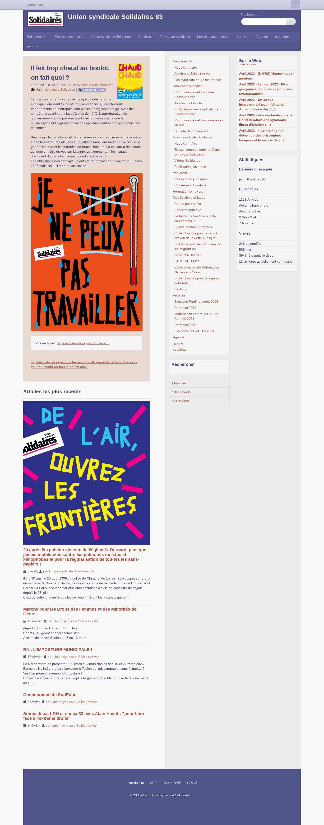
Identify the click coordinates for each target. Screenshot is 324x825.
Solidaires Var (37, 36)
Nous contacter (185, 67)
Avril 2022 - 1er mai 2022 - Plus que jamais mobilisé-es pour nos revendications (265, 89)
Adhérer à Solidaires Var (192, 73)
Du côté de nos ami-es (191, 131)
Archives (242, 36)
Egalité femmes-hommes (193, 227)
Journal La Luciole (188, 103)
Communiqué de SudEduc (49, 694)
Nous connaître (185, 143)
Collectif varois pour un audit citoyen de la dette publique (195, 235)
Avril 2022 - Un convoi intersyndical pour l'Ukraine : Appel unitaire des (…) (262, 104)
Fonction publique (187, 210)
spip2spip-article (94, 89)
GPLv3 (192, 783)
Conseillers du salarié (190, 185)
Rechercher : (251, 14)
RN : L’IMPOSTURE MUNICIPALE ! (57, 649)
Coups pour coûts (187, 204)
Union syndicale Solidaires (111, 36)
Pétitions (180, 289)
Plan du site (135, 783)
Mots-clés (179, 383)
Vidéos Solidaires (187, 160)
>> (291, 22)
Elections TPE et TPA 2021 (194, 331)
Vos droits (145, 36)
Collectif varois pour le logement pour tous (198, 280)
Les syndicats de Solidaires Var (197, 80)
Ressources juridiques (191, 179)
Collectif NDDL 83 (187, 255)
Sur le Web (180, 401)
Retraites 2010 (185, 308)
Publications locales (69, 36)
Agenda (262, 36)
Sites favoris (181, 392)
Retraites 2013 (185, 325)
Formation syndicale (175, 36)
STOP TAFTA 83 (186, 261)
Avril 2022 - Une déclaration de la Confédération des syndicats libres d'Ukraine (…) (265, 120)
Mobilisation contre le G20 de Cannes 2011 (196, 316)
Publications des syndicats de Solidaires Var (196, 111)
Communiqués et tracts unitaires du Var (198, 122)
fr (295, 4)
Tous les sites (247, 64)
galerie (32, 46)
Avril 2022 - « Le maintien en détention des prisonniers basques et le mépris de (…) (262, 135)
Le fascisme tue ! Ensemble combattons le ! (195, 218)
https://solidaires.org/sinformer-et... (83, 343)
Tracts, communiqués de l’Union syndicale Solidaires (198, 152)
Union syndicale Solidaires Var (90, 85)
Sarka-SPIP (172, 783)
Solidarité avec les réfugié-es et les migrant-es (198, 246)
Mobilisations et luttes (213, 36)
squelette (282, 36)
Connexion (35, 5)
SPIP (153, 783)
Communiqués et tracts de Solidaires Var (194, 94)
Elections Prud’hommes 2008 (196, 301)
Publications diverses (190, 167)
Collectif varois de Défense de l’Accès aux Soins (196, 269)
